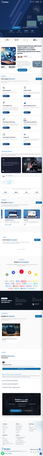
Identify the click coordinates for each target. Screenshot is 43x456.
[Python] (21, 272)
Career (4, 430)
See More (5, 112)
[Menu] (41, 2)
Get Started (16, 27)
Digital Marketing (19, 427)
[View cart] (33, 2)
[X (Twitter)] (36, 452)
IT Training (17, 430)
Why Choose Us (5, 427)
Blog (3, 437)
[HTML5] (36, 274)
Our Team (4, 429)
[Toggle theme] (31, 2)
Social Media (31, 430)
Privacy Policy (5, 440)
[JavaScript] (13, 272)
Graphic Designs (19, 429)
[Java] (7, 274)
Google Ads (31, 427)
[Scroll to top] (41, 454)
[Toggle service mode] (3, 171)
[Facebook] (34, 452)
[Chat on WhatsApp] (2, 453)
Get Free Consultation (21, 368)
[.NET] (29, 272)
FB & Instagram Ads (32, 429)
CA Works (17, 432)
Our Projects (5, 438)
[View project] (20, 217)
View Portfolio (25, 27)
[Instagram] (38, 452)
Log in (37, 1)
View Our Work (28, 410)
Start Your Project (15, 410)
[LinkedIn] (40, 452)
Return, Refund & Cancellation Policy (8, 444)
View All (38, 78)
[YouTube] (31, 452)
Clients (4, 432)
